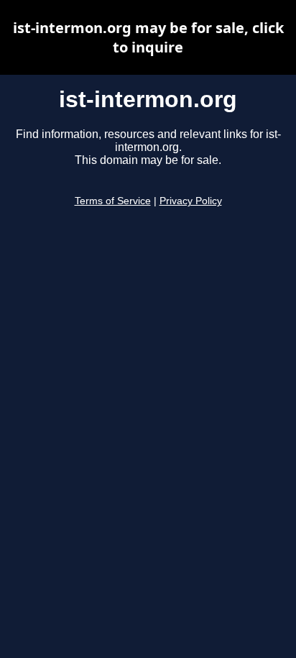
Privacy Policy (190, 201)
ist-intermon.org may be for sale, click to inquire (148, 37)
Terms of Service (113, 201)
